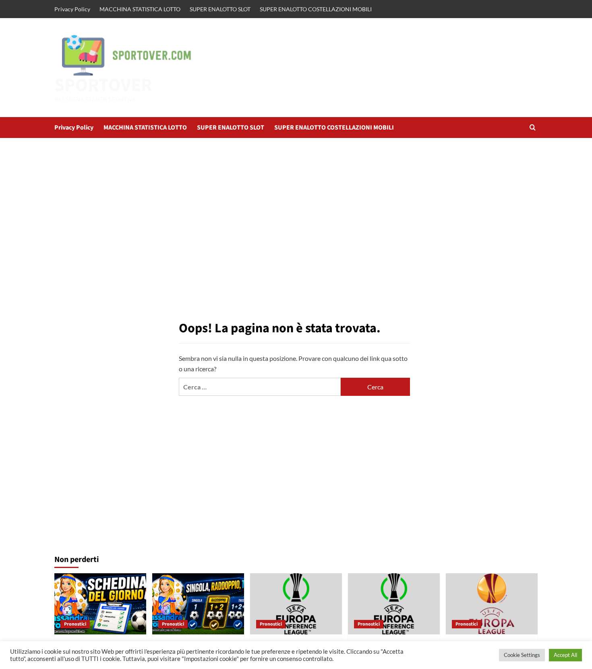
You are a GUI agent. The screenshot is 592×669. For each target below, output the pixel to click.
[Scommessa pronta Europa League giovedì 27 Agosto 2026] (492, 603)
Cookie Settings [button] (522, 655)
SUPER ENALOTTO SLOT (220, 9)
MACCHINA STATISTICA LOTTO (139, 9)
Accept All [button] (565, 655)
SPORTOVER (103, 85)
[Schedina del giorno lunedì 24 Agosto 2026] (100, 603)
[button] (533, 127)
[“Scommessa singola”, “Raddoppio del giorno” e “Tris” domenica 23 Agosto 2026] (198, 603)
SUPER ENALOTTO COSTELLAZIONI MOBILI (316, 9)
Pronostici (75, 624)
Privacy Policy (72, 9)
